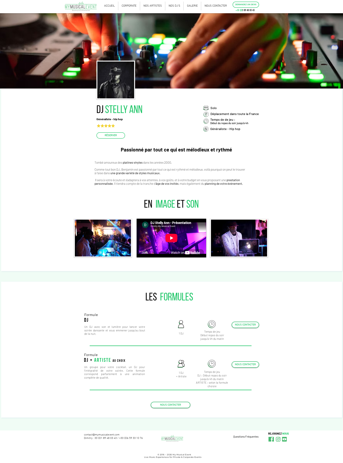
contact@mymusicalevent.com (102, 434)
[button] (246, 5)
